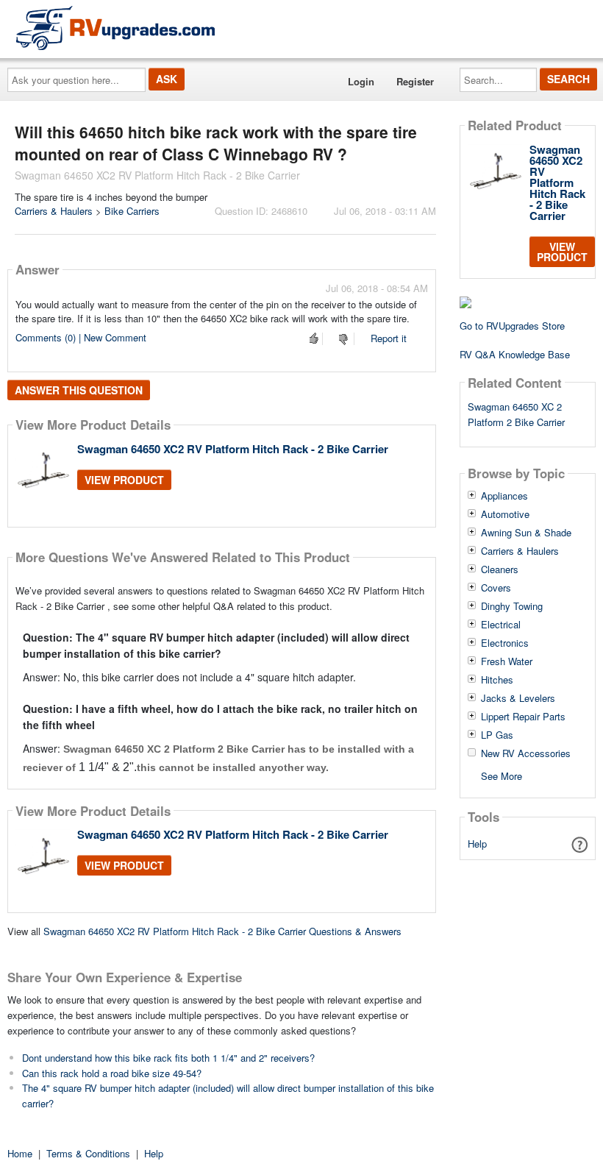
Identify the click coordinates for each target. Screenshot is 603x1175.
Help (477, 844)
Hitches (497, 680)
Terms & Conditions (88, 1153)
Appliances (504, 496)
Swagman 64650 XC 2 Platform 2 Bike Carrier (516, 414)
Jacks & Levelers (518, 698)
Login (361, 81)
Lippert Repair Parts (523, 716)
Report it (389, 338)
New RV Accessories (526, 753)
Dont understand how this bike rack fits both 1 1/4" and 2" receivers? (168, 1058)
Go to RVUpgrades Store (512, 326)
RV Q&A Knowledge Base (515, 354)
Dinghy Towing (512, 606)
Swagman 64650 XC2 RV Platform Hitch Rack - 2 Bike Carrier (232, 449)
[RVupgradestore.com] (115, 28)
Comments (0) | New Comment (80, 337)
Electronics (505, 643)
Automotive (505, 514)
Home (19, 1153)
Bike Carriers (132, 211)
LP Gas (497, 735)
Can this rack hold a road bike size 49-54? (111, 1073)
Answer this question (79, 390)
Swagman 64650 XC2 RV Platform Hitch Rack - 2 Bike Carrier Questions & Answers (222, 931)
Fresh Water (506, 661)
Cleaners (499, 569)
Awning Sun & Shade (526, 533)
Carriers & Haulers (54, 211)
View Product (124, 479)
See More (501, 775)
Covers (496, 588)
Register (415, 81)
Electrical (501, 625)
